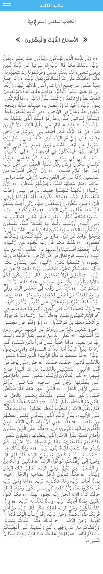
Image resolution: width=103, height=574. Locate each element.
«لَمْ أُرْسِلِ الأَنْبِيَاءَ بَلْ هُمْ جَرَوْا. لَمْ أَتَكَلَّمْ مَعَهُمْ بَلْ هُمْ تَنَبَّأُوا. (51, 318)
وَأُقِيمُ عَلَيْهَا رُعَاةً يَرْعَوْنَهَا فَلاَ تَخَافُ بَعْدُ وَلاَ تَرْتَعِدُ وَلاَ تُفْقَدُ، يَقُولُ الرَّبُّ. (51, 95)
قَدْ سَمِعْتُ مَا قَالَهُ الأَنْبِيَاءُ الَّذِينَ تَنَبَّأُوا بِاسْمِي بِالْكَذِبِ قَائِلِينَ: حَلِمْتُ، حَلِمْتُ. (51, 358)
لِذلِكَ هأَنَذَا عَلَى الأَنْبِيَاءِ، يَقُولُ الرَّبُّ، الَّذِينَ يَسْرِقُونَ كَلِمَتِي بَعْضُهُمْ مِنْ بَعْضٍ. (51, 415)
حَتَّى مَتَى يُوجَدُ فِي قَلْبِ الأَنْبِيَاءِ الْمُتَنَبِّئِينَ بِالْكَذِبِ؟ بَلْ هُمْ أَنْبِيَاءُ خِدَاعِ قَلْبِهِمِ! (51, 368)
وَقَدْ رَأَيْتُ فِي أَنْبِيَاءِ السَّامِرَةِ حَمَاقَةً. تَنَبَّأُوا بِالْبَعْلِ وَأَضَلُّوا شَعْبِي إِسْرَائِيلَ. (51, 213)
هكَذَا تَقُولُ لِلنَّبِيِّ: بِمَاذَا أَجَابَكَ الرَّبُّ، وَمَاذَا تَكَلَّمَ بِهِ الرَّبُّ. (51, 497)
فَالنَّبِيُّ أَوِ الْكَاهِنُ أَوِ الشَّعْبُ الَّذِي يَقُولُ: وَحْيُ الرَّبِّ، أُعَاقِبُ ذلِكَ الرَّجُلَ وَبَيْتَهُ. (51, 467)
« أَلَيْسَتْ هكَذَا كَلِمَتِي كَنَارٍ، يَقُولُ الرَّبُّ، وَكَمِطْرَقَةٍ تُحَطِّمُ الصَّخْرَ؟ (51, 405)
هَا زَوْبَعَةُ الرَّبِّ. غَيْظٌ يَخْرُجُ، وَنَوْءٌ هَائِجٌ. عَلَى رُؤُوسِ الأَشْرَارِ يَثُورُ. (51, 298)
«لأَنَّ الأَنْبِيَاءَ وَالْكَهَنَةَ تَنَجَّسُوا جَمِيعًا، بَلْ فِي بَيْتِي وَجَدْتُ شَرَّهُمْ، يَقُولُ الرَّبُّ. (51, 190)
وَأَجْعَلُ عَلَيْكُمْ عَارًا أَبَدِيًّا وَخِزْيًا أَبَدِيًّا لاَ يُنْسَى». (51, 537)
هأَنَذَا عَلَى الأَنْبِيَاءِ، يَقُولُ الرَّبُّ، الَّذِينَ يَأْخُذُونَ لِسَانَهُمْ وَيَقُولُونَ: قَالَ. (51, 425)
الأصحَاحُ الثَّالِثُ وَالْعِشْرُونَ (51, 40)
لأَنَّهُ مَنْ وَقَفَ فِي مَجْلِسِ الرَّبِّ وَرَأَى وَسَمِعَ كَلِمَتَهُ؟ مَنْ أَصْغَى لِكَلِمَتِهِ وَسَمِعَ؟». (51, 291)
